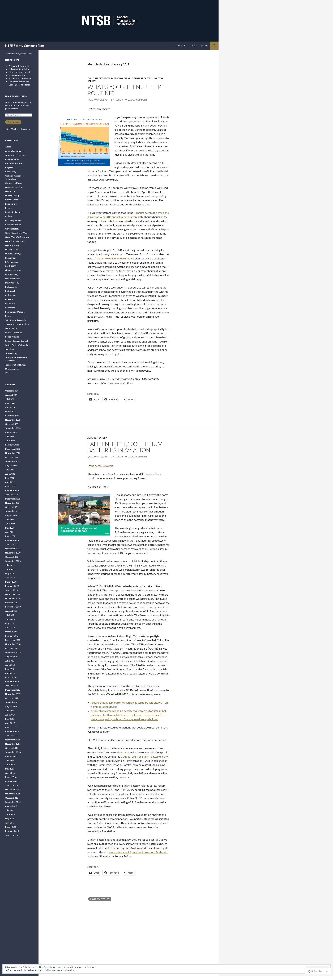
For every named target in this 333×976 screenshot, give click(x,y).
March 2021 (10, 536)
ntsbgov (118, 99)
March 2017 (10, 727)
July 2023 (9, 436)
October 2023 (11, 424)
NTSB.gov (180, 45)
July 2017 (9, 710)
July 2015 (9, 810)
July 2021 (9, 519)
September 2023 (13, 428)
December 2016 (12, 739)
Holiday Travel (11, 249)
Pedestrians (10, 295)
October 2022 (11, 457)
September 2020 (13, 561)
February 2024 (12, 415)
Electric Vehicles (13, 199)
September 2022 (13, 461)
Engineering (10, 204)
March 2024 (10, 411)
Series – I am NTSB (13, 332)
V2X (7, 373)
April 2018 (10, 673)
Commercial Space (14, 183)
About (204, 45)
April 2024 (10, 407)
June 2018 (10, 665)
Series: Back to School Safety (18, 345)
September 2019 (13, 606)
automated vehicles (14, 151)
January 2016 (11, 785)
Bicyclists (9, 167)
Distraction (10, 191)
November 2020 (12, 552)
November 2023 (12, 420)
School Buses (11, 328)
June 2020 (10, 569)
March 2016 (10, 777)
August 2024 (11, 395)
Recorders (10, 307)
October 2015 (11, 798)
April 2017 (10, 723)
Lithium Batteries (13, 270)
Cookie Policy (67, 970)
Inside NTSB (10, 266)
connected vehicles (14, 187)
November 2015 (12, 793)
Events (8, 208)
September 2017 (13, 702)
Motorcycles (11, 291)
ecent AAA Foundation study (115, 258)
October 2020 (11, 557)
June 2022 (10, 474)
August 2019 (11, 611)
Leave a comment (137, 99)
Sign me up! (13, 122)
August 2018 (11, 656)
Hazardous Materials (15, 241)
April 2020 (10, 577)
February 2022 (12, 490)
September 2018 (13, 652)
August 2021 (11, 515)
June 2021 (10, 523)
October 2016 (11, 748)
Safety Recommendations (17, 324)
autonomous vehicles (15, 155)
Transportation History (15, 364)
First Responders (13, 220)
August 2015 (11, 806)
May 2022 (9, 478)
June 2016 (10, 764)
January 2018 (11, 685)
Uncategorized (12, 369)
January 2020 (11, 590)
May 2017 (9, 719)
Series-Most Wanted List (16, 341)
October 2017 (11, 698)
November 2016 (12, 744)
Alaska (8, 146)
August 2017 (11, 706)
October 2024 (11, 390)
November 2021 (12, 503)
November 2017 (12, 694)
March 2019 (10, 631)
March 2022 (10, 486)
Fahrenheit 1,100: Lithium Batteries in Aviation (125, 446)
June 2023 (10, 440)
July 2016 (9, 760)
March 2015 (10, 827)
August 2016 (11, 756)
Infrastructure (11, 262)
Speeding (9, 349)
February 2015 (12, 831)
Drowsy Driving (113, 78)
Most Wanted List (100, 899)
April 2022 (10, 482)
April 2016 (10, 773)
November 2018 (12, 644)
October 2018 (11, 648)
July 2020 (9, 565)
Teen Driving (11, 353)
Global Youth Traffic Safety (17, 237)
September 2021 (13, 511)
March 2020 (10, 582)
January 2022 (11, 494)
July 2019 (9, 615)
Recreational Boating (14, 312)
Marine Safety (11, 274)
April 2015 (10, 822)
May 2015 (9, 818)
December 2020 (12, 548)
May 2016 (9, 768)
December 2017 (12, 690)
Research (9, 316)
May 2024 (9, 403)
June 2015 (10, 814)
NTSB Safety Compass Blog (24, 46)
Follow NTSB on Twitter (19, 69)
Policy (193, 45)
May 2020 (9, 573)
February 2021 (12, 540)
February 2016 (12, 781)
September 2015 (13, 802)
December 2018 (12, 640)
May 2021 (9, 528)
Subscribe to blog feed (19, 66)
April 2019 (10, 627)
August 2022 (11, 465)
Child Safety (95, 78)
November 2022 (12, 453)
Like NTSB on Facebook (19, 72)
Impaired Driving (12, 253)
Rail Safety (10, 303)
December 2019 (12, 594)
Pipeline (9, 299)
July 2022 (9, 469)
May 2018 (9, 669)
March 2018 (10, 677)
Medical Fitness (12, 278)
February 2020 (12, 586)
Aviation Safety (97, 438)
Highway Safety (12, 245)
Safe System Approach (15, 320)
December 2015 (12, 789)
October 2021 (11, 507)
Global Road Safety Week (16, 233)
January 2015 (11, 835)
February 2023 (12, 444)
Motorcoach (11, 287)
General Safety (143, 78)
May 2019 (9, 623)
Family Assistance (13, 212)
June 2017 (10, 714)
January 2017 (11, 735)
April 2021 (10, 532)
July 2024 (9, 399)
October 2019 (11, 602)
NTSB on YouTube (17, 75)
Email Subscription (16, 96)
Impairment (10, 258)
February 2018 (12, 681)
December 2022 (12, 449)
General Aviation (13, 224)
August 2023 (11, 432)
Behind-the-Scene (13, 163)
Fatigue (128, 78)
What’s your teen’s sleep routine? (124, 90)
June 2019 (10, 619)
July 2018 (9, 660)
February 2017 (12, 731)
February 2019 (12, 636)
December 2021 (12, 498)
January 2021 (11, 544)
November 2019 (12, 598)
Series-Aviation (12, 336)
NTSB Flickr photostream (20, 78)
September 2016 (13, 752)
